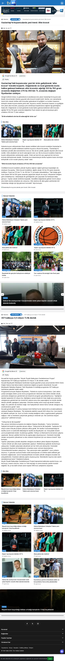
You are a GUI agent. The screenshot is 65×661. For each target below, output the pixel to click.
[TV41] (11, 3)
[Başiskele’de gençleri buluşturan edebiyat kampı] (16, 265)
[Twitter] (32, 624)
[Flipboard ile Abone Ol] (22, 76)
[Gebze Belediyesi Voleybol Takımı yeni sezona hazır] (11, 133)
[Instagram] (38, 624)
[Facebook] (27, 624)
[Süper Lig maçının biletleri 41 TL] (32, 133)
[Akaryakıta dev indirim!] (54, 133)
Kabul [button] (50, 658)
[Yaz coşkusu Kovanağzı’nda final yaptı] (48, 265)
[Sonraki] (62, 294)
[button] (62, 3)
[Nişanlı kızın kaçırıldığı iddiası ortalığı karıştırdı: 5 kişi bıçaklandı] (11, 484)
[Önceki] (2, 294)
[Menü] (3, 3)
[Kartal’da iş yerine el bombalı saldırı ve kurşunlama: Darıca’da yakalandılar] (48, 571)
